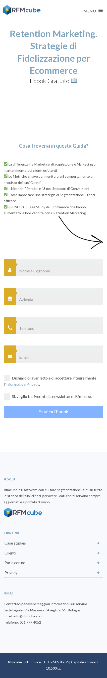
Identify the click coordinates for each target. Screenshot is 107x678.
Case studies (15, 543)
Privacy (10, 572)
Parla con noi (15, 562)
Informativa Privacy (22, 384)
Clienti (10, 553)
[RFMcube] (21, 10)
